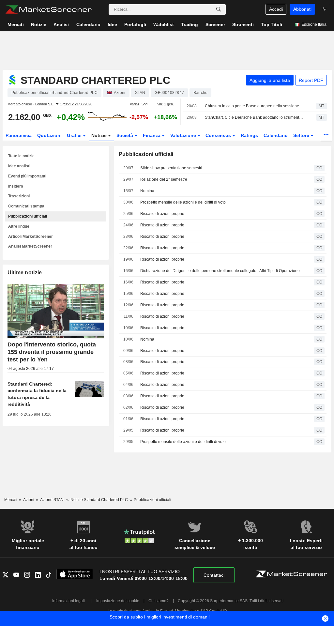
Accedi (276, 9)
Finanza (152, 135)
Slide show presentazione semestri (171, 168)
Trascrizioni (19, 196)
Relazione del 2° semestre (163, 179)
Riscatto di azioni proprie (162, 213)
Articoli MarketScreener (30, 236)
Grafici (75, 135)
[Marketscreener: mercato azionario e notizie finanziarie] (48, 9)
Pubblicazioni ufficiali (27, 216)
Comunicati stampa (26, 206)
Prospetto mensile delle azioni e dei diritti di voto (183, 202)
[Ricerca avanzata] (218, 9)
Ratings (249, 135)
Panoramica (19, 135)
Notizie (99, 135)
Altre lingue (18, 226)
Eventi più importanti (27, 176)
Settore (302, 135)
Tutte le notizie (21, 156)
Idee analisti (19, 166)
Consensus (218, 135)
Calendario (276, 135)
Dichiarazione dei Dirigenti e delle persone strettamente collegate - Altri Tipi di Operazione (220, 270)
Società (125, 135)
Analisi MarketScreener (30, 246)
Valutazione (183, 135)
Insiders (15, 186)
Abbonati (302, 9)
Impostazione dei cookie (117, 601)
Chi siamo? (158, 601)
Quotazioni (49, 135)
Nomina (147, 191)
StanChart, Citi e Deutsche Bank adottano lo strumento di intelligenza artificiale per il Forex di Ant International (255, 117)
